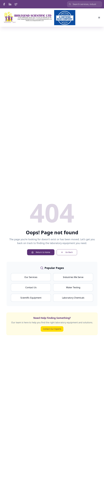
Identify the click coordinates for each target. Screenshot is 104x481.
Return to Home (43, 252)
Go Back (69, 252)
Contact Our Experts (52, 329)
